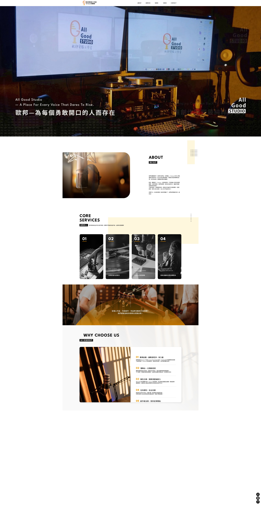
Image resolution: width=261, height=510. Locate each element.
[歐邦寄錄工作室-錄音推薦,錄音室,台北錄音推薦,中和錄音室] (90, 3)
